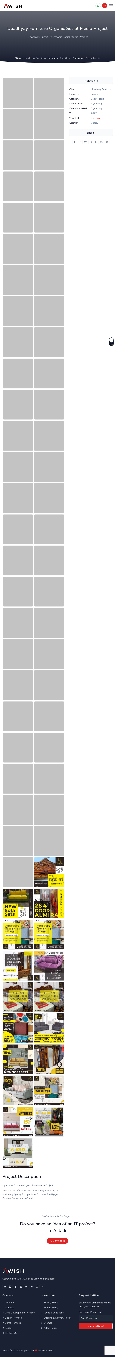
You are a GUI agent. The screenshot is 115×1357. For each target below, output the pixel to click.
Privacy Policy (50, 1302)
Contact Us (11, 1333)
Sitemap (47, 1323)
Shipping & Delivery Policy (57, 1317)
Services (9, 1307)
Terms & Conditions (53, 1312)
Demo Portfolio (13, 1323)
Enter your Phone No (90, 1312)
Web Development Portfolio (20, 1312)
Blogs (8, 1328)
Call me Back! (96, 1326)
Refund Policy (50, 1307)
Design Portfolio (13, 1317)
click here (95, 118)
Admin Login (50, 1328)
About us (10, 1302)
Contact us (58, 1240)
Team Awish (47, 1350)
